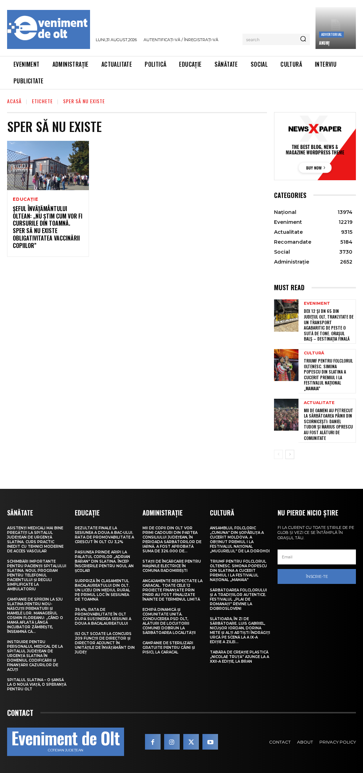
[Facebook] (153, 742)
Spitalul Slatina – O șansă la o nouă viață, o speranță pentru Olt (36, 684)
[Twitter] (191, 742)
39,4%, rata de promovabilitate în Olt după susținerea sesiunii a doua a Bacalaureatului (103, 616)
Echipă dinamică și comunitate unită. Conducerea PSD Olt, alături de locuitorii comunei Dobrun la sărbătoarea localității (169, 621)
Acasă (14, 101)
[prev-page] (278, 454)
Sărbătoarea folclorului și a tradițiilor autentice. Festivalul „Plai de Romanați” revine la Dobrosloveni (238, 599)
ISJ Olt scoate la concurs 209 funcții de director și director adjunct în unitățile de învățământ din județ (105, 643)
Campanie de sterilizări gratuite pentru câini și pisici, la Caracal (169, 648)
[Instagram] (172, 742)
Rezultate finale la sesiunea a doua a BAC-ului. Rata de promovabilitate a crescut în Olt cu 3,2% (104, 535)
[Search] (303, 39)
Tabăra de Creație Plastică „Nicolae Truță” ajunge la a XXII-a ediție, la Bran (239, 657)
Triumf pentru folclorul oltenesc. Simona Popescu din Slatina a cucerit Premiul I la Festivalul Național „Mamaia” (328, 374)
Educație (25, 199)
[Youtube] (210, 742)
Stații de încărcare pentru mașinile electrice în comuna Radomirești (172, 566)
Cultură (314, 353)
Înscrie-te (317, 576)
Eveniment (317, 303)
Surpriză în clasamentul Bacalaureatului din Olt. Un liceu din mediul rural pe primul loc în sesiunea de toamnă (102, 590)
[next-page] (289, 454)
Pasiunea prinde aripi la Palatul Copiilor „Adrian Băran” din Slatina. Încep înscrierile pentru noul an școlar (104, 561)
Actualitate (319, 403)
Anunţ (324, 43)
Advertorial (331, 34)
